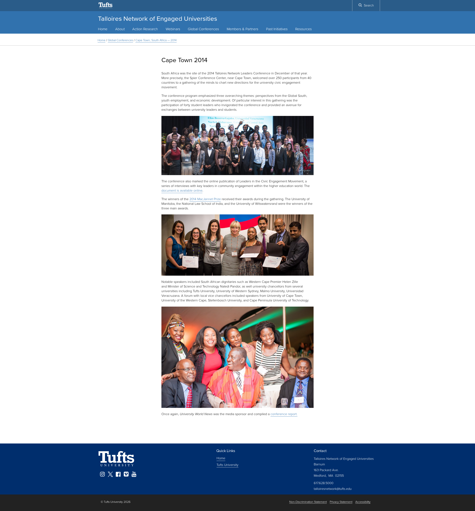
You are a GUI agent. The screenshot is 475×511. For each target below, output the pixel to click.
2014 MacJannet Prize (205, 199)
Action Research (145, 29)
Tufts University (227, 464)
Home (102, 29)
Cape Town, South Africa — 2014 (156, 40)
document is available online (181, 190)
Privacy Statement (341, 502)
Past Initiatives (277, 29)
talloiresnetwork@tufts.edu (333, 488)
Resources (303, 29)
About (120, 29)
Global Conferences (203, 29)
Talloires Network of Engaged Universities (157, 18)
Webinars (173, 29)
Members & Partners (242, 29)
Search (369, 5)
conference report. (284, 414)
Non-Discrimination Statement (308, 502)
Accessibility (363, 502)
